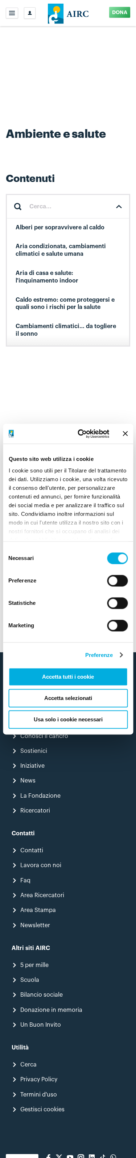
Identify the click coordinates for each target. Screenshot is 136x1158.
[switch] (117, 580)
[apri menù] (12, 13)
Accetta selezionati (68, 698)
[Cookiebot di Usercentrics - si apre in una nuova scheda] (81, 433)
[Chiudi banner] (125, 433)
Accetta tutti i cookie (68, 677)
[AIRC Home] (68, 13)
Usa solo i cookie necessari (68, 719)
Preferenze (99, 655)
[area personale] (30, 13)
